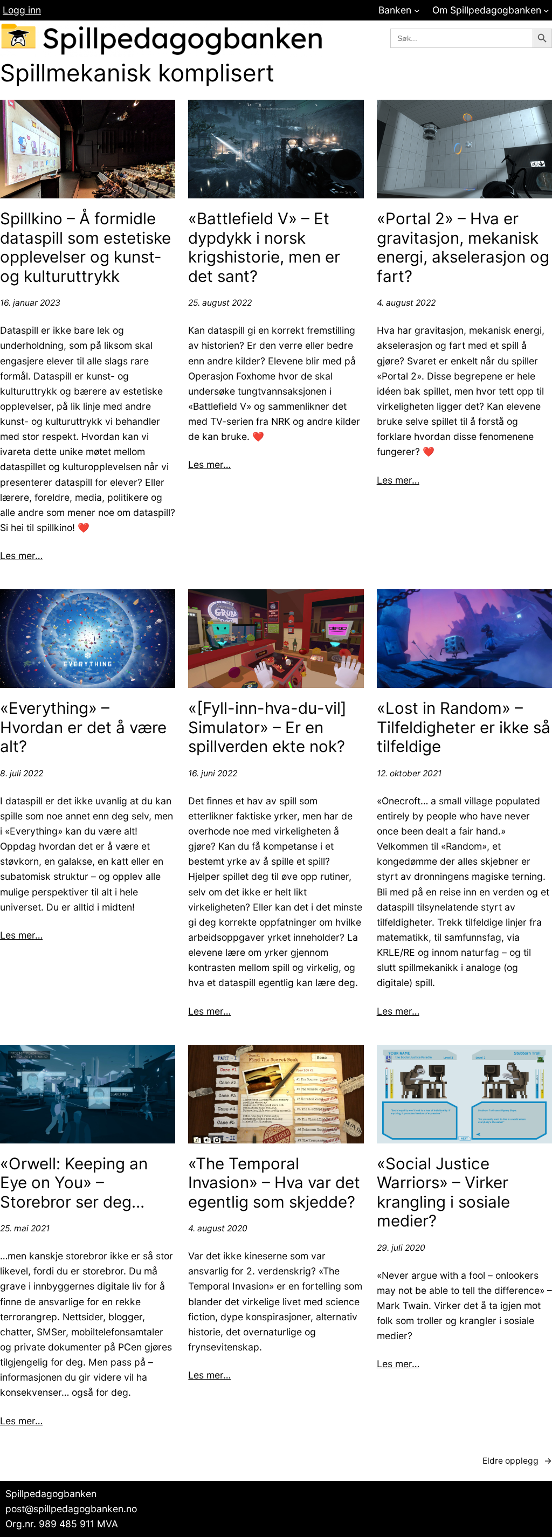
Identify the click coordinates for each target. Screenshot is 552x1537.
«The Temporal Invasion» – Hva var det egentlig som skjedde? (274, 1182)
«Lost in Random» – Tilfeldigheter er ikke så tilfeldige (463, 727)
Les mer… (21, 555)
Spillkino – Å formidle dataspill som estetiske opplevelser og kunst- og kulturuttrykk (85, 247)
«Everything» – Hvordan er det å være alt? (83, 727)
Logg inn (22, 10)
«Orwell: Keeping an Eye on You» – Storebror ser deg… (74, 1182)
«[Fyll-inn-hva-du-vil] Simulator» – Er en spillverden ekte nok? (267, 727)
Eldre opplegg (517, 1461)
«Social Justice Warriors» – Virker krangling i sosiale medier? (443, 1192)
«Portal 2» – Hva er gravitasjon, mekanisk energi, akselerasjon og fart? (463, 247)
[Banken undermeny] (417, 10)
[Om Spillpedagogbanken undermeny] (546, 10)
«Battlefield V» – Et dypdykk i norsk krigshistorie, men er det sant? (264, 247)
